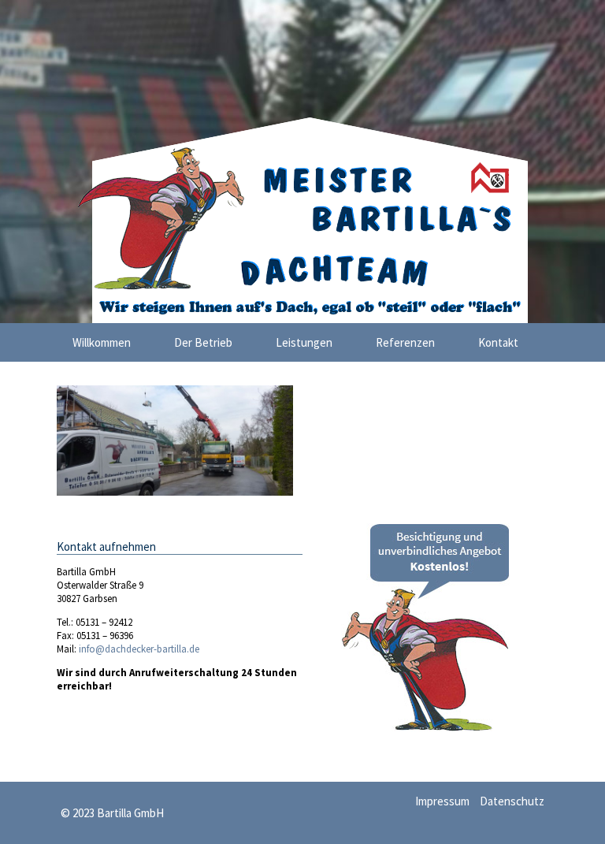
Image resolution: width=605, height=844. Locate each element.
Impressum (442, 801)
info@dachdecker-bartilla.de (137, 649)
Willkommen (101, 342)
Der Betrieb (203, 342)
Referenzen (405, 342)
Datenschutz (512, 801)
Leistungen (304, 342)
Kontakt (498, 342)
